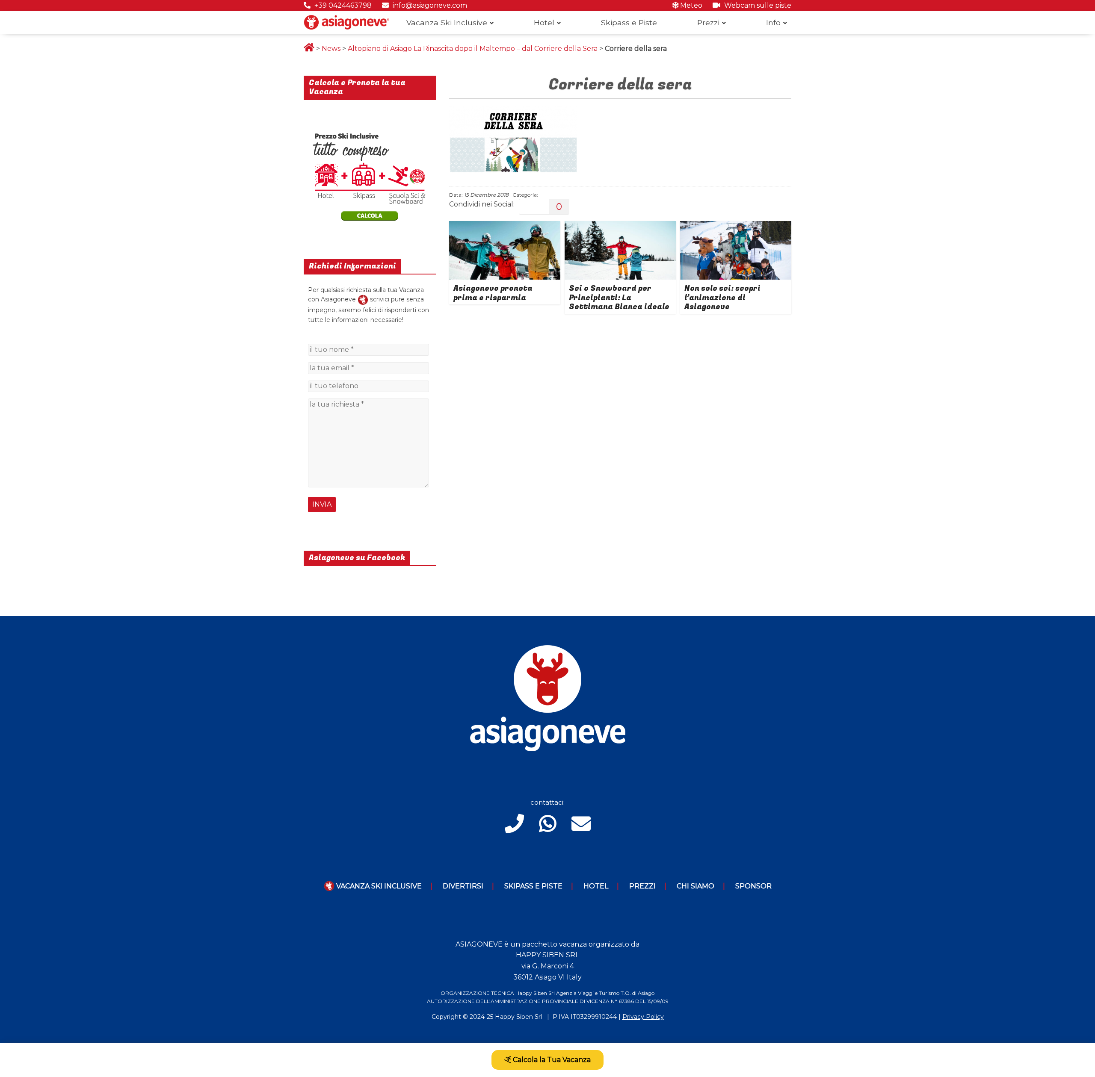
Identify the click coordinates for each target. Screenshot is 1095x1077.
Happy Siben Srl (518, 1017)
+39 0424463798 (342, 5)
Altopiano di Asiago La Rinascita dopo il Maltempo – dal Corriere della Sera (473, 48)
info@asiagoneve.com (429, 5)
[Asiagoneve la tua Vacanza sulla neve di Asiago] (363, 299)
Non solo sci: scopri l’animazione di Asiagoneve (722, 298)
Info (773, 22)
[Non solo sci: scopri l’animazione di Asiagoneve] (735, 226)
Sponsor (753, 886)
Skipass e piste (533, 886)
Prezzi (708, 22)
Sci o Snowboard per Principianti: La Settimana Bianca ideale (619, 298)
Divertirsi (463, 886)
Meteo (690, 5)
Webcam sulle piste (756, 5)
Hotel (544, 22)
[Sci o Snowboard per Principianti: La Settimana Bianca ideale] (620, 226)
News (331, 48)
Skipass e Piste (629, 22)
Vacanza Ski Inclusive (446, 22)
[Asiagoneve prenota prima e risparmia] (504, 226)
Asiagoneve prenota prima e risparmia (493, 293)
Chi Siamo (695, 886)
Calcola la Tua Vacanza (551, 1060)
